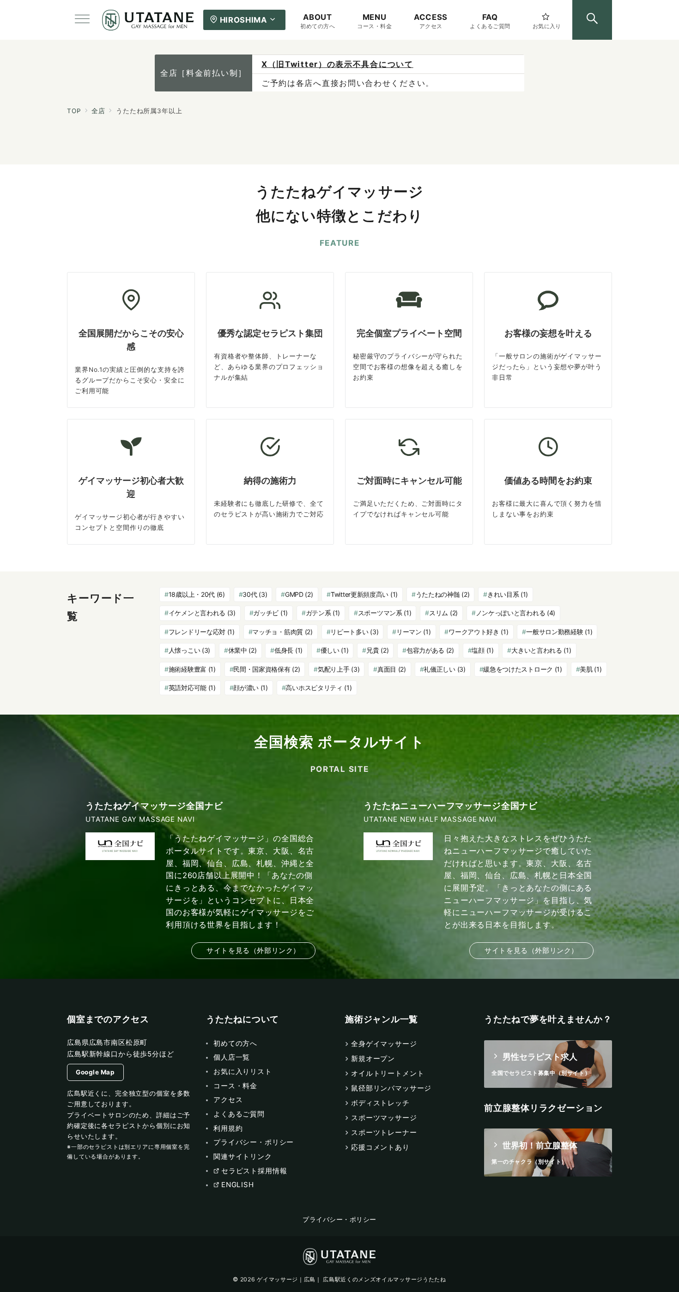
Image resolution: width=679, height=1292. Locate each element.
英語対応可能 (192, 687)
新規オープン (373, 1058)
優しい (335, 650)
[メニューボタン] (82, 20)
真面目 (391, 669)
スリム (443, 613)
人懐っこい (189, 650)
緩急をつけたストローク (522, 669)
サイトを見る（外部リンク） (253, 950)
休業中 (242, 650)
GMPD (299, 594)
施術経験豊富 (192, 669)
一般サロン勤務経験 (559, 632)
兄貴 (377, 650)
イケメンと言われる (202, 613)
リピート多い (354, 632)
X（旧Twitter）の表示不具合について (337, 64)
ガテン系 (323, 613)
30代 (254, 594)
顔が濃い (250, 687)
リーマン (413, 632)
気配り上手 (338, 669)
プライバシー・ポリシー (339, 1219)
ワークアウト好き (478, 632)
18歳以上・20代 (197, 594)
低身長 (288, 650)
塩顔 (482, 650)
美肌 (590, 669)
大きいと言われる (541, 650)
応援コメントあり (380, 1147)
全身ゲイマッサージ (384, 1043)
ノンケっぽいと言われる (516, 613)
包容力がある (430, 650)
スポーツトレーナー (384, 1132)
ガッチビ (270, 613)
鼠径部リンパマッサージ (391, 1088)
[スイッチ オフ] (592, 20)
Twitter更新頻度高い (364, 594)
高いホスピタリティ (318, 687)
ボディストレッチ (380, 1102)
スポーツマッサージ (384, 1117)
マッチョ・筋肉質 (282, 632)
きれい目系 (507, 594)
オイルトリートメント (387, 1073)
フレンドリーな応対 (202, 632)
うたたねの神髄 (443, 594)
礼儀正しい (444, 669)
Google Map (95, 1072)
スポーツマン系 (385, 613)
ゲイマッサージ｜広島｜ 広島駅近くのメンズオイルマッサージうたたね (351, 1279)
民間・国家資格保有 (266, 669)
